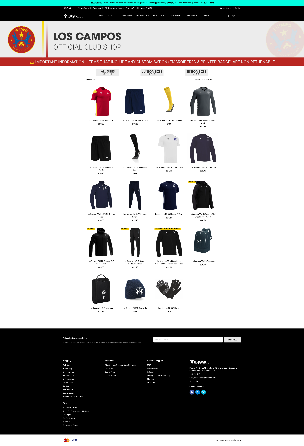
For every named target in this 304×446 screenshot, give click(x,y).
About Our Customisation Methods (76, 411)
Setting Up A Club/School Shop (158, 376)
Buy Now (135, 300)
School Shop (126, 16)
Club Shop (111, 16)
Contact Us (109, 369)
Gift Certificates (69, 418)
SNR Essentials (158, 16)
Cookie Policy (110, 372)
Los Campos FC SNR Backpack (203, 261)
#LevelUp (66, 422)
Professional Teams (70, 425)
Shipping (150, 379)
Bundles (207, 16)
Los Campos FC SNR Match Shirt (101, 120)
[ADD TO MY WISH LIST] (112, 97)
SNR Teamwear (141, 16)
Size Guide (151, 383)
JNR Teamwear (175, 16)
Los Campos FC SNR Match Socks (169, 120)
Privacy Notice (110, 376)
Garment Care (152, 369)
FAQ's (149, 365)
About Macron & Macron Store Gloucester (120, 365)
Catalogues (67, 415)
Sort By (197, 80)
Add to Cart (135, 295)
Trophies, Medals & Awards (73, 396)
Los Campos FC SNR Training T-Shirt (169, 167)
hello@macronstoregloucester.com (203, 378)
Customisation (68, 393)
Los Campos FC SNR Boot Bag (101, 308)
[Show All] (217, 16)
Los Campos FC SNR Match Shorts (135, 120)
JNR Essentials (192, 16)
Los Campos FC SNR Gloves (169, 308)
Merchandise (68, 389)
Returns (150, 372)
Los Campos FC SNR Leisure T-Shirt (169, 214)
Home (101, 16)
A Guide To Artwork (70, 408)
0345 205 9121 (69, 8)
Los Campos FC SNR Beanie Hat (135, 308)
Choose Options (101, 112)
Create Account (226, 8)
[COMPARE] (112, 93)
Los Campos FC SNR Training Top (203, 167)
